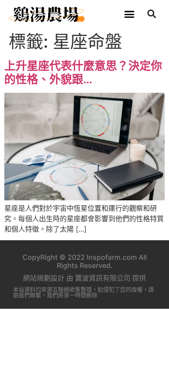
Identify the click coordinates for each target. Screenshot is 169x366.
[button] (129, 14)
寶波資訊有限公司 (102, 278)
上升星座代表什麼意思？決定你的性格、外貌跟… (83, 72)
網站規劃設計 (44, 278)
